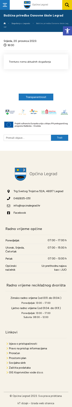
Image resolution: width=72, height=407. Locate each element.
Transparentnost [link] (36, 97)
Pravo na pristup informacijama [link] (28, 348)
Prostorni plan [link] (17, 358)
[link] (67, 30)
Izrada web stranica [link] (42, 403)
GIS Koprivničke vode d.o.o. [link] (26, 372)
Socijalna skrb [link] (17, 362)
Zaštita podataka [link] (20, 367)
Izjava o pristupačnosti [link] (23, 343)
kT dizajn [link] (23, 403)
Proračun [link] (14, 353)
